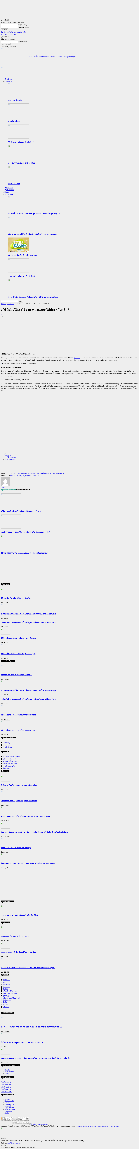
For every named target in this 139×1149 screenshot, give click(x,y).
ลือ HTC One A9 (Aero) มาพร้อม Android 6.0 (24, 476)
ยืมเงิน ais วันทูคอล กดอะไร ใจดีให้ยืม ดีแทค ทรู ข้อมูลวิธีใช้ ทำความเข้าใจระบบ (31, 1027)
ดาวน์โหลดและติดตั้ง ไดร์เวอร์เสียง (21, 163)
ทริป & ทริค (9, 81)
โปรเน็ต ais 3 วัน (6, 1087)
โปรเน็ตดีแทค (7, 747)
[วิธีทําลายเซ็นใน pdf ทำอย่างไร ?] (18, 138)
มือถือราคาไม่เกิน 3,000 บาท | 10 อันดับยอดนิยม (19, 801)
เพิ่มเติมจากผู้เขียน (23, 489)
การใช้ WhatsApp (10, 457)
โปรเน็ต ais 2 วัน (6, 1084)
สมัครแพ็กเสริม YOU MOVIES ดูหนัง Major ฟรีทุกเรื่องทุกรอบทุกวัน (34, 214)
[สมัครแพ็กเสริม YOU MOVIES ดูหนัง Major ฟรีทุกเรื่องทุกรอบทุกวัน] (18, 209)
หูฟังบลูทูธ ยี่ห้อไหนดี (9, 759)
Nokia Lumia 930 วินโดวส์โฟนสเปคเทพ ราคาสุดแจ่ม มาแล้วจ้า (25, 816)
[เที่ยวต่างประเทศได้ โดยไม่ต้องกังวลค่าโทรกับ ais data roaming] (18, 230)
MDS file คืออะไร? (15, 100)
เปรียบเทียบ (10, 190)
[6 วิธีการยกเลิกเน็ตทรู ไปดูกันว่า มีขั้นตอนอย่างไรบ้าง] (11, 507)
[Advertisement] (35, 62)
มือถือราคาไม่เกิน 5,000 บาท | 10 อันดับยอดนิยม (19, 785)
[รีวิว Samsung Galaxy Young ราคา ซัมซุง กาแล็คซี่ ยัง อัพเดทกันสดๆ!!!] (5, 859)
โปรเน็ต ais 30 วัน (6, 1092)
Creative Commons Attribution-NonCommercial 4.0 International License (97, 1126)
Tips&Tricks (10, 304)
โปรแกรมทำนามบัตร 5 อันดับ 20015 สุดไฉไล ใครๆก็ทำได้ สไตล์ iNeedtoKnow (38, 473)
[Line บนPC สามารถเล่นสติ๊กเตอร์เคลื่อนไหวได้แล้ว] (5, 911)
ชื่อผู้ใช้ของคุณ (23, 25)
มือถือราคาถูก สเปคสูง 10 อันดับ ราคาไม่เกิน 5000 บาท (22, 1042)
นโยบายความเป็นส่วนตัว (9, 34)
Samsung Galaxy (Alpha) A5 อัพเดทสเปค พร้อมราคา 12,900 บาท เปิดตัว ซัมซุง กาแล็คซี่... (35, 1058)
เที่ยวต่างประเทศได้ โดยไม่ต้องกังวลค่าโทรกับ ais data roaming (32, 234)
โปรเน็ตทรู (6, 742)
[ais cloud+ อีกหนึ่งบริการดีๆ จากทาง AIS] (18, 251)
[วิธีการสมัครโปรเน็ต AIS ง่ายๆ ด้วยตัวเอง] (5, 594)
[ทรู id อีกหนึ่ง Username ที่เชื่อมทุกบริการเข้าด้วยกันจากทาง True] (18, 293)
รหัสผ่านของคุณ (23, 27)
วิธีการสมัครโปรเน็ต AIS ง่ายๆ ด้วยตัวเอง (16, 598)
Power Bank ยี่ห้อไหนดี (10, 763)
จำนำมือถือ (6, 987)
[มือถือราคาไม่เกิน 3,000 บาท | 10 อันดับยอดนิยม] (5, 797)
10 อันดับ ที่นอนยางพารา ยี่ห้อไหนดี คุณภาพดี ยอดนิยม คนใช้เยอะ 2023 (28, 622)
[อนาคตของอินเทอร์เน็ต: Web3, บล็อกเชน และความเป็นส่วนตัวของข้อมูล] (5, 610)
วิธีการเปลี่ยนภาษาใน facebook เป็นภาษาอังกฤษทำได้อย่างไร (24, 553)
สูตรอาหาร (6, 982)
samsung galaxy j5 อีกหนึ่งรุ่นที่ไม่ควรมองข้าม (18, 952)
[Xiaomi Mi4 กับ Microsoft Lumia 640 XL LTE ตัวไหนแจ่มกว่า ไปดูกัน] (5, 964)
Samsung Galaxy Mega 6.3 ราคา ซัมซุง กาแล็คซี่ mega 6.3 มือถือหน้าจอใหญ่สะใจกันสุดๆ (35, 832)
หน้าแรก (9, 79)
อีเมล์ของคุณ (22, 41)
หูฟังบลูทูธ (6, 996)
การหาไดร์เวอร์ (14, 184)
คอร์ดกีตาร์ (6, 984)
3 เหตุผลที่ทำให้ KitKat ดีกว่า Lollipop (15, 936)
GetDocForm (7, 1000)
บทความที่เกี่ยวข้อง (8, 489)
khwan (3, 487)
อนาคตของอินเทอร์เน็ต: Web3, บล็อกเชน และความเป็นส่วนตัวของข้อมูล (28, 614)
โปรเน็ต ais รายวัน (9, 766)
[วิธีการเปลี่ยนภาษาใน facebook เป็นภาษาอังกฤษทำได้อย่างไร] (11, 549)
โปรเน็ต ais (6, 745)
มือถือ (5, 1002)
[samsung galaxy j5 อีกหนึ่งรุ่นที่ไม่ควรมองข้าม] (5, 948)
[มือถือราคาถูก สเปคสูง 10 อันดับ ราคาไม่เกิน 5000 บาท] (5, 1038)
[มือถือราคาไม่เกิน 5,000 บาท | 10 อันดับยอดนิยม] (5, 781)
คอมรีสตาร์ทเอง (14, 121)
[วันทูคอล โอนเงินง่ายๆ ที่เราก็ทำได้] (18, 272)
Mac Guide (9, 188)
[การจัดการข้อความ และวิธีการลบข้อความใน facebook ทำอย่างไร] (11, 528)
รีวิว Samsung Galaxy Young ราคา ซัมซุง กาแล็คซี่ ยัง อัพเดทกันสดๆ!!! (28, 863)
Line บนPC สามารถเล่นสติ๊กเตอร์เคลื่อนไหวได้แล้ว (20, 915)
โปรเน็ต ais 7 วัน (6, 1089)
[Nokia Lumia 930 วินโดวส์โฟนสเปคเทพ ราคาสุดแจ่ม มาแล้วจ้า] (5, 812)
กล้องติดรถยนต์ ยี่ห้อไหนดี (11, 756)
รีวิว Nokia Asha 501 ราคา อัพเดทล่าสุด (16, 848)
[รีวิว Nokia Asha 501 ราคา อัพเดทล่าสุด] (5, 844)
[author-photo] (5, 485)
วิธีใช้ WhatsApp (10, 459)
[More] (45, 319)
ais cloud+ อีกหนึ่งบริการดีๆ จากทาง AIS (23, 255)
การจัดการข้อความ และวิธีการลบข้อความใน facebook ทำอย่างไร (26, 532)
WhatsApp (77, 358)
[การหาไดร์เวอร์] (18, 180)
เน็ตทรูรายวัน (7, 768)
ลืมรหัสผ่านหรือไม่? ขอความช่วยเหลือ (13, 32)
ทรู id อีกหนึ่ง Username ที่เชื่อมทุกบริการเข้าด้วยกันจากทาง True (33, 297)
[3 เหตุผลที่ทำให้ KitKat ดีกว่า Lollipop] (5, 932)
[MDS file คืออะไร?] (18, 96)
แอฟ (7, 192)
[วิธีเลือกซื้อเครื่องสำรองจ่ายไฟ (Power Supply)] (5, 650)
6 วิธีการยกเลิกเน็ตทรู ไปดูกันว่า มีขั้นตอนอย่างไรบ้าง (21, 511)
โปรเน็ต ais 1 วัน (6, 1082)
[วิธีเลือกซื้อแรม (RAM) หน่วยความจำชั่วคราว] (5, 634)
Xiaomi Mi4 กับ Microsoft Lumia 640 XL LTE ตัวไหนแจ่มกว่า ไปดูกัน (28, 968)
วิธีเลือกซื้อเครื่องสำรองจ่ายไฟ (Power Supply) (18, 654)
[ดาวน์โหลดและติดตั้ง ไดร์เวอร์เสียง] (18, 159)
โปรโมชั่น (9, 194)
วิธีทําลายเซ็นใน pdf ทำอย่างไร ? (21, 142)
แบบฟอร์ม (6, 980)
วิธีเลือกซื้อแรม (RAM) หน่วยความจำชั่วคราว (18, 638)
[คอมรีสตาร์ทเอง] (18, 117)
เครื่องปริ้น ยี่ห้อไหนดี (10, 761)
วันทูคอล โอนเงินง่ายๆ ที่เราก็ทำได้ (21, 276)
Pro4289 (5, 989)
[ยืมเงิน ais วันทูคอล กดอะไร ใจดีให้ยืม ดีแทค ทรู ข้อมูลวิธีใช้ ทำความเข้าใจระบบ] (5, 1023)
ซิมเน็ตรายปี (7, 1004)
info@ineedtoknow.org (14, 1143)
